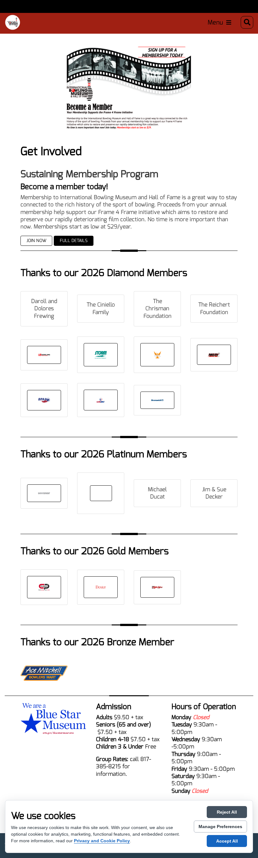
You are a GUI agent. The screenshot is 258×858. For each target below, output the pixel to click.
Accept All (227, 841)
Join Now (36, 241)
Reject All (227, 812)
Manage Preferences (220, 826)
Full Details (73, 241)
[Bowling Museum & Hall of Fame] (12, 22)
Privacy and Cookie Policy (102, 840)
